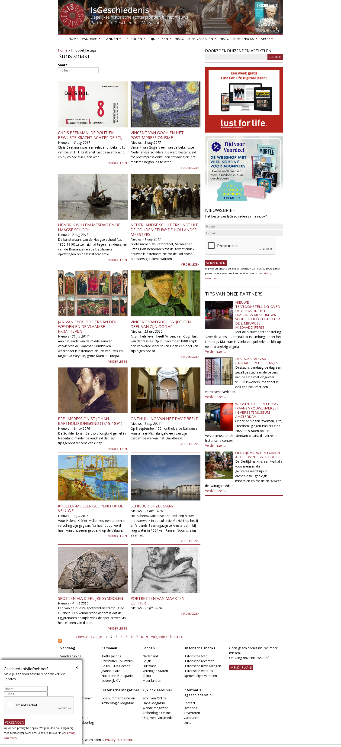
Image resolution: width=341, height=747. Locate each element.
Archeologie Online (156, 713)
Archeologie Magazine (118, 703)
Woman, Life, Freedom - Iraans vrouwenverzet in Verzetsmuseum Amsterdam (257, 410)
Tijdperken (157, 39)
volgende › (159, 636)
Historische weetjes (198, 671)
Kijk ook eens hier (157, 690)
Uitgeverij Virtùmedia (158, 717)
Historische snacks (236, 39)
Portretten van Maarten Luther (158, 601)
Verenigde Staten (155, 671)
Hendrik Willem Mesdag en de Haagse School (89, 227)
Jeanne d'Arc (110, 671)
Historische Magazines (120, 690)
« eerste (82, 636)
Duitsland (149, 666)
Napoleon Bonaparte (117, 675)
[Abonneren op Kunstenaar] (129, 641)
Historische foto (195, 656)
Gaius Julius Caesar (115, 666)
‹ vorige (96, 636)
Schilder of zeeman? (152, 506)
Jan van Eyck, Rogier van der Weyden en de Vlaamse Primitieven (87, 326)
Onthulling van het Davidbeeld (165, 418)
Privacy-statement (118, 739)
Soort (62, 65)
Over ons (190, 708)
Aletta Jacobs (111, 656)
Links (187, 722)
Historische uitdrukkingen (202, 666)
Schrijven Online (154, 698)
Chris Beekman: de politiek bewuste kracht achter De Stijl (91, 135)
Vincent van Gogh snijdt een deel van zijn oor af (161, 324)
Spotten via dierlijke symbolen (90, 598)
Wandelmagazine (155, 708)
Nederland (150, 656)
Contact (189, 703)
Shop (264, 39)
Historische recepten (198, 661)
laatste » (176, 636)
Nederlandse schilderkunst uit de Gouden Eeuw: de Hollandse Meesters (164, 229)
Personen (132, 39)
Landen (110, 39)
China (146, 675)
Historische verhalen (193, 39)
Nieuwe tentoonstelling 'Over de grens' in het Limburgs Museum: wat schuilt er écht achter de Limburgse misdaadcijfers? (257, 315)
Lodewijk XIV (110, 680)
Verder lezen (117, 163)
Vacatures (190, 717)
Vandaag (88, 39)
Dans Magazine (154, 703)
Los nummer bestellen (118, 698)
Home (73, 38)
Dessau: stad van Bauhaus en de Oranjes (256, 360)
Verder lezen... (215, 351)
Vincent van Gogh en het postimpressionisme (157, 135)
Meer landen (151, 680)
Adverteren (191, 713)
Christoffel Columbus (117, 661)
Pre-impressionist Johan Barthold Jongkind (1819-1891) (90, 421)
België (147, 661)
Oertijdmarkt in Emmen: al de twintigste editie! (257, 454)
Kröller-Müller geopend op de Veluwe (90, 508)
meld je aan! (241, 667)
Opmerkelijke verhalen (200, 675)
